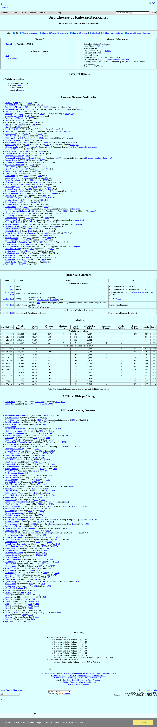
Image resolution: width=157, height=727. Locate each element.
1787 (58, 537)
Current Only (71, 678)
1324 (15, 131)
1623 (41, 200)
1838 (40, 464)
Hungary (94, 55)
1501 (40, 176)
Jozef (10, 235)
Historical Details (49, 33)
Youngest (81, 676)
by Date (81, 680)
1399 (41, 151)
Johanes (13, 107)
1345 (40, 134)
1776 (50, 224)
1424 (34, 162)
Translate (66, 694)
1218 (54, 109)
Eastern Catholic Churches (78, 684)
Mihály (12, 506)
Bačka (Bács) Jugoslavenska (142, 292)
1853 (53, 464)
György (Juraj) (18, 242)
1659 (42, 204)
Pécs (7, 56)
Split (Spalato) (64, 131)
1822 (30, 231)
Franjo (13, 222)
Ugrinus (8, 111)
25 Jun (19, 264)
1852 (26, 235)
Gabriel (11, 218)
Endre (11, 257)
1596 (21, 191)
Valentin (11, 200)
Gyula (10, 244)
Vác (38, 307)
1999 (45, 262)
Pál (9, 182)
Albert (7, 590)
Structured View (96, 678)
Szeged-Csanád (12, 58)
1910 (47, 244)
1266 (31, 118)
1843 (48, 231)
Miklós (10, 138)
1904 (62, 242)
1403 (40, 153)
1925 (26, 251)
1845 (46, 233)
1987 (43, 260)
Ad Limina (64, 682)
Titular (79, 678)
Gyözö (11, 486)
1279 (18, 122)
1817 (49, 229)
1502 (26, 178)
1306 (34, 125)
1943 (25, 255)
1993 (105, 46)
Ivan (10, 153)
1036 (30, 103)
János (14, 184)
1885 (74, 524)
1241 (30, 111)
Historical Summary (80, 33)
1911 (28, 246)
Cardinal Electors (99, 676)
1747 (31, 220)
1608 (44, 196)
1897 (41, 431)
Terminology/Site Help (148, 690)
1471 (46, 169)
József (12, 224)
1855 (34, 524)
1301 (36, 122)
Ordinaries (64, 33)
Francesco (15, 519)
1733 (28, 218)
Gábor (7, 171)
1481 (26, 176)
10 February (9, 292)
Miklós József (13, 220)
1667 (25, 207)
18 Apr (32, 404)
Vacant (86, 678)
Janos (10, 460)
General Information (30, 33)
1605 (53, 193)
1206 (34, 109)
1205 (45, 107)
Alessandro (13, 435)
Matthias (14, 165)
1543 (49, 187)
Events (23, 13)
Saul (12, 105)
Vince (7, 127)
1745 (47, 218)
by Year (89, 680)
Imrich (10, 427)
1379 (50, 147)
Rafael (11, 167)
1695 (64, 211)
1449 (32, 165)
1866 (45, 235)
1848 (36, 506)
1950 (39, 420)
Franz (12, 187)
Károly (11, 469)
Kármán (11, 160)
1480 (34, 173)
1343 (57, 129)
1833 (39, 435)
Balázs (11, 44)
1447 (48, 162)
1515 (44, 418)
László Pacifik (13, 539)
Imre (9, 215)
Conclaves (74, 682)
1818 (49, 533)
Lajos (7, 149)
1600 (34, 193)
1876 (74, 506)
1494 (48, 460)
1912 (48, 246)
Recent (74, 680)
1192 (24, 105)
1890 (33, 486)
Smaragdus (14, 116)
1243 (21, 114)
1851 (65, 233)
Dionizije (12, 140)
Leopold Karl (19, 211)
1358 (45, 142)
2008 (50, 404)
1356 (26, 142)
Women (71, 673)
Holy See (32, 13)
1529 (42, 184)
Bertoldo (17, 109)
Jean (12, 418)
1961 (44, 255)
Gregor (12, 180)
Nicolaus (12, 557)
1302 (20, 125)
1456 (42, 167)
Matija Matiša (15, 588)
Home (43, 673)
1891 (46, 240)
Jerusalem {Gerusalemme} (87, 147)
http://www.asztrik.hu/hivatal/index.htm (113, 59)
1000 (19, 85)
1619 (49, 198)
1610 (30, 198)
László (10, 134)
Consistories (84, 682)
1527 (28, 184)
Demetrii (12, 198)
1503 (46, 178)
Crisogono (14, 156)
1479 (35, 171)
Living (64, 676)
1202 (38, 105)
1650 (28, 204)
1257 (28, 116)
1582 (30, 189)
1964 (27, 257)
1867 (49, 238)
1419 (58, 158)
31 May (100, 46)
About (11, 690)
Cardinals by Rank (109, 673)
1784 (56, 226)
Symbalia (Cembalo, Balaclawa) (98, 158)
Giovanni (14, 162)
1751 (51, 220)
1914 (32, 249)
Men (65, 673)
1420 (28, 160)
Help (59, 13)
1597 (40, 191)
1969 (47, 257)
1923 (52, 249)
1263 (42, 116)
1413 (44, 158)
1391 (28, 149)
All (60, 676)
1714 (25, 215)
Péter (10, 176)
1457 (26, 169)
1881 (86, 506)
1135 (12, 289)
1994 (37, 404)
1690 (43, 211)
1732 (45, 215)
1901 (94, 519)
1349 (41, 136)
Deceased (72, 676)
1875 (86, 533)
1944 (71, 486)
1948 (42, 469)
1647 (35, 202)
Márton (14, 193)
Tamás (10, 145)
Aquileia (78, 109)
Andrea (19, 158)
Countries (51, 673)
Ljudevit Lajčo (15, 431)
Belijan (8, 131)
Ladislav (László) (12, 129)
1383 (14, 149)
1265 (17, 118)
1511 (37, 617)
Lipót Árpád (13, 249)
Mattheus (9, 617)
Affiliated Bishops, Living (113, 33)
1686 (49, 209)
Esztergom (72, 107)
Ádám (15, 226)
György (8, 173)
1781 (46, 537)
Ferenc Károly (13, 537)
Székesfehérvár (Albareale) (47, 300)
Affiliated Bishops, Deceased (138, 33)
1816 (33, 533)
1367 (47, 145)
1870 (31, 581)
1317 (36, 129)
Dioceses (14, 13)
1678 (30, 209)
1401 (26, 153)
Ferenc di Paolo (20, 233)
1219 (16, 111)
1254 (42, 114)
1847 (42, 519)
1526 (55, 182)
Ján (6, 122)
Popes (77, 673)
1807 (40, 566)
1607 (25, 196)
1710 (55, 213)
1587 (50, 189)
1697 (34, 213)
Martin (10, 566)
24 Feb (37, 402)
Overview (66, 680)
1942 (46, 251)
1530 (45, 180)
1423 (42, 160)
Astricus (8, 103)
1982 (55, 469)
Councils (93, 682)
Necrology (97, 680)
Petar (10, 207)
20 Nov (45, 404)
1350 (41, 138)
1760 (50, 222)
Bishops (4, 13)
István (7, 120)
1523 (35, 182)
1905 (27, 244)
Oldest (88, 676)
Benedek (8, 114)
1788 (29, 229)
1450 (28, 167)
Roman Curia (95, 673)
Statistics (95, 33)
